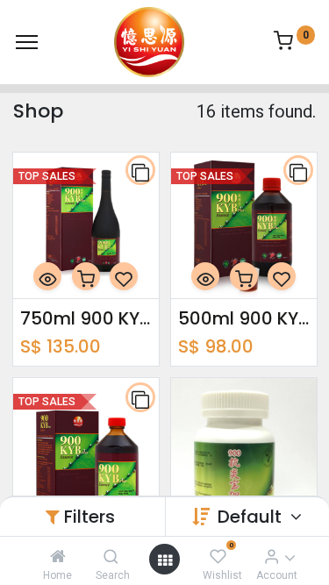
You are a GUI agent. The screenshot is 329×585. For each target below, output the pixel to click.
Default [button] (252, 516)
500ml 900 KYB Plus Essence (244, 318)
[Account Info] (271, 556)
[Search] (111, 556)
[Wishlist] (218, 556)
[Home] (58, 556)
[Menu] (26, 42)
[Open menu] (165, 559)
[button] (140, 170)
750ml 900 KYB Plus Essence (86, 318)
